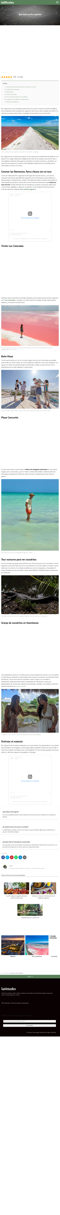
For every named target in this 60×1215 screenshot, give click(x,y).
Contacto (29, 1032)
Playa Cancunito (11, 94)
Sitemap (53, 1032)
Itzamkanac (37, 734)
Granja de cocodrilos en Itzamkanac (17, 99)
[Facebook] (3, 857)
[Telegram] (20, 857)
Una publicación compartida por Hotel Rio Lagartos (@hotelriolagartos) (30, 801)
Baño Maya (9, 92)
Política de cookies (45, 1032)
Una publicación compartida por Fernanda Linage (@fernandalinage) (30, 238)
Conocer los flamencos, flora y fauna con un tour (21, 87)
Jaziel (11, 866)
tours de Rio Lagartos (28, 189)
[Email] (24, 857)
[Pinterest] (12, 857)
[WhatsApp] (16, 857)
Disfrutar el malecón (12, 102)
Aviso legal (36, 1032)
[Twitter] (7, 857)
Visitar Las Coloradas (12, 89)
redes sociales (21, 686)
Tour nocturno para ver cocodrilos (17, 97)
